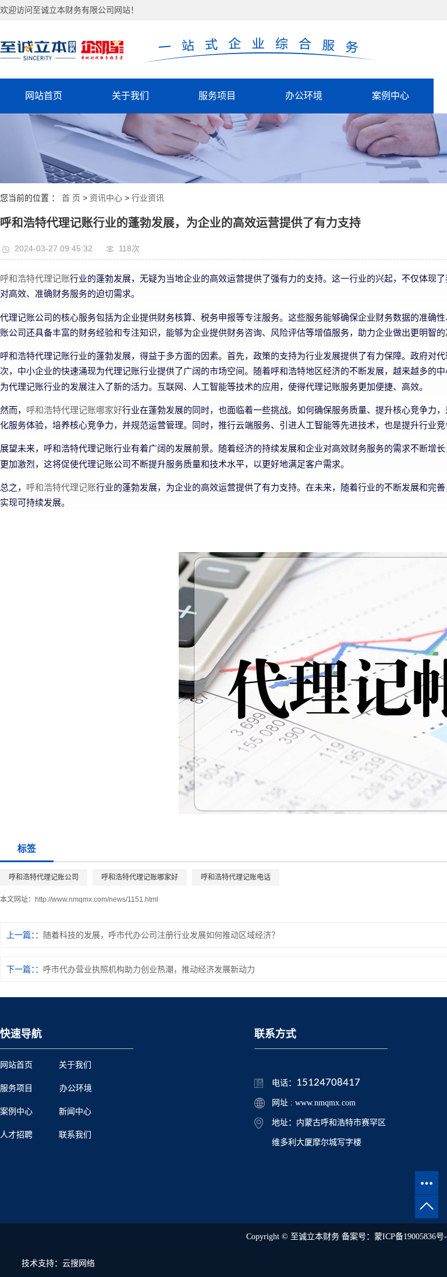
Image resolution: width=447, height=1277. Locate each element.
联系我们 (75, 1134)
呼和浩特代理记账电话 (236, 877)
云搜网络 (78, 1263)
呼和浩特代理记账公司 (44, 877)
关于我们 (130, 96)
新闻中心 (75, 1111)
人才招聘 (16, 1134)
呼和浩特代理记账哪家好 (74, 409)
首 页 (71, 197)
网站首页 (43, 96)
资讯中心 (106, 197)
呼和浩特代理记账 (35, 278)
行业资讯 (148, 197)
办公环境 (303, 96)
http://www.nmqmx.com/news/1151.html (96, 899)
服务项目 (217, 96)
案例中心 (390, 96)
